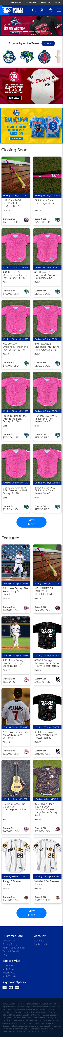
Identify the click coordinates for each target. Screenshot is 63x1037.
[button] (4, 25)
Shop (57, 3)
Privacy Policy (10, 944)
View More (31, 912)
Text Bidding (16, 3)
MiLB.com (45, 3)
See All (48, 43)
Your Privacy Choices (14, 947)
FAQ (5, 954)
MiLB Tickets (9, 976)
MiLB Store (9, 969)
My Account (40, 944)
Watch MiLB (9, 972)
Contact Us (9, 940)
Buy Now (39, 940)
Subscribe (31, 3)
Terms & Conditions (13, 951)
